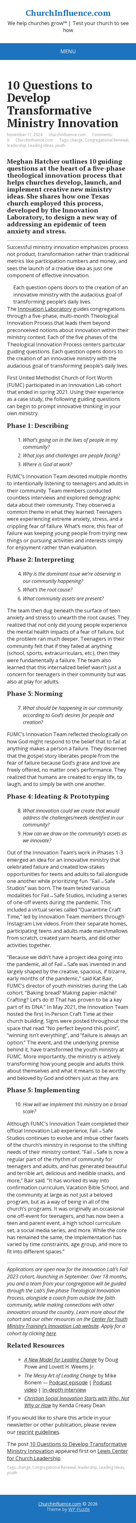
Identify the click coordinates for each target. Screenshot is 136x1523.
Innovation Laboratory (45, 308)
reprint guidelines (38, 1431)
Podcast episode (68, 1382)
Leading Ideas (40, 145)
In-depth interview (64, 1389)
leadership (16, 145)
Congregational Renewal (106, 140)
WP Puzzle (79, 1509)
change (76, 140)
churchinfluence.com (67, 134)
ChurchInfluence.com (68, 13)
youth (60, 145)
